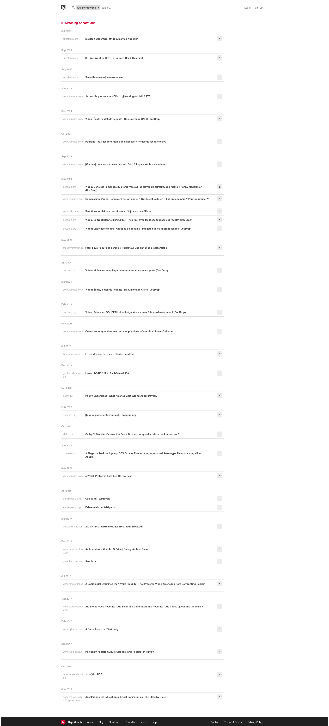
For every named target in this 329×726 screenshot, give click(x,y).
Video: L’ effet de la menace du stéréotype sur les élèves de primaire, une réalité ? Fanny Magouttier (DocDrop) (143, 188)
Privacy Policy (255, 722)
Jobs (144, 722)
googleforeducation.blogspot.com (73, 698)
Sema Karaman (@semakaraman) (104, 77)
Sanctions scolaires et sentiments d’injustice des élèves (118, 211)
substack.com (71, 38)
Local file (68, 395)
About (90, 722)
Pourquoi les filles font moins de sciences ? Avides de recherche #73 (125, 141)
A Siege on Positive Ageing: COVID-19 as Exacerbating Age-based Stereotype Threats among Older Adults (143, 455)
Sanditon (90, 561)
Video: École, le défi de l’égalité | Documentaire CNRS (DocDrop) (123, 119)
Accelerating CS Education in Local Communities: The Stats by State (125, 697)
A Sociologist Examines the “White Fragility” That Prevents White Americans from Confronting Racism (145, 584)
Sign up (258, 7)
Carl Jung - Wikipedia (97, 498)
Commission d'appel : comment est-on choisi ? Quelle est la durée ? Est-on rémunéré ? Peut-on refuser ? (147, 199)
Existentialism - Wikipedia (100, 507)
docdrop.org (70, 186)
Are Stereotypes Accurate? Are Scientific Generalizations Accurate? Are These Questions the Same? (144, 606)
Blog (101, 722)
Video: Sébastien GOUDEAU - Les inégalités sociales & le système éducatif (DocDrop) (135, 312)
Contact (215, 722)
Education (130, 722)
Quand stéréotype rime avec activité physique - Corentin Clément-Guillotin (129, 331)
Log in (247, 7)
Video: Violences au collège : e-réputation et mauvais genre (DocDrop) (126, 270)
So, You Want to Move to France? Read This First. (114, 58)
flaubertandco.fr (72, 354)
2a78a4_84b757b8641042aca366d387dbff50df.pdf (114, 526)
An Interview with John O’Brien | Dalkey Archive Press (116, 549)
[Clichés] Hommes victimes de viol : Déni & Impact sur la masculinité (125, 164)
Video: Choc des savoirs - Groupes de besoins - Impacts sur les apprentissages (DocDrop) (138, 228)
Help (154, 722)
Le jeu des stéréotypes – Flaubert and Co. (109, 354)
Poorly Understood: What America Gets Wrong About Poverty (121, 395)
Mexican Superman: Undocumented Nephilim (111, 38)
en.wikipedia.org (72, 498)
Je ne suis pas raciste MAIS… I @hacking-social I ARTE (117, 96)
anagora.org (70, 415)
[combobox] (139, 7)
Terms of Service (233, 722)
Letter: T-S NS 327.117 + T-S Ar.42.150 (107, 373)
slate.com (68, 434)
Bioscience (114, 722)
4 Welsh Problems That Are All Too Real (108, 476)
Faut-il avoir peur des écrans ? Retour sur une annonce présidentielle (126, 247)
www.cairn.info (71, 211)
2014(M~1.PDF (93, 674)
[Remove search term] (98, 7)
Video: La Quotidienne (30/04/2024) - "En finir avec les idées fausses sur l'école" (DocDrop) (138, 220)
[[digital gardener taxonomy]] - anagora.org (110, 415)
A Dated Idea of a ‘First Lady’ (102, 629)
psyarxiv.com (70, 453)
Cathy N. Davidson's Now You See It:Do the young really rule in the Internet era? (132, 434)
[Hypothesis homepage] (66, 7)
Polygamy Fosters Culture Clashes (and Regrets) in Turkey (119, 651)
